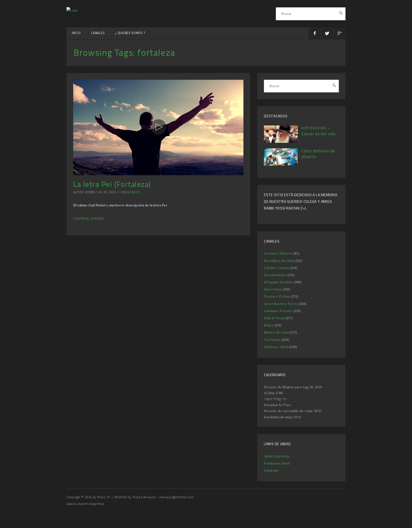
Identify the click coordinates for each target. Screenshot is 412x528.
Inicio (76, 33)
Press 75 (104, 497)
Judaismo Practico (278, 311)
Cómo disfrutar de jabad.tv (318, 154)
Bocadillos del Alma (279, 261)
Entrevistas (273, 289)
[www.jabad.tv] (72, 10)
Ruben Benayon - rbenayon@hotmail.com (163, 497)
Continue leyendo (88, 218)
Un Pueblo (272, 340)
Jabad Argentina (276, 456)
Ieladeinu (271, 470)
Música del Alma (276, 332)
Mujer (268, 325)
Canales (98, 33)
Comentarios (130, 192)
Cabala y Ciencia (276, 268)
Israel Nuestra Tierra (281, 304)
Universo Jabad (276, 347)
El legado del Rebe (278, 282)
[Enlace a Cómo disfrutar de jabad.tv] (281, 164)
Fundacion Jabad (277, 463)
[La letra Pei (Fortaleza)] (158, 127)
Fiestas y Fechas (277, 296)
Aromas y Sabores (278, 253)
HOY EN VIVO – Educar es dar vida (318, 131)
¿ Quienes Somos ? (130, 33)
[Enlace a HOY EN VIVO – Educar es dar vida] (281, 141)
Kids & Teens (274, 318)
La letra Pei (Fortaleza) (112, 184)
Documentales (275, 275)
